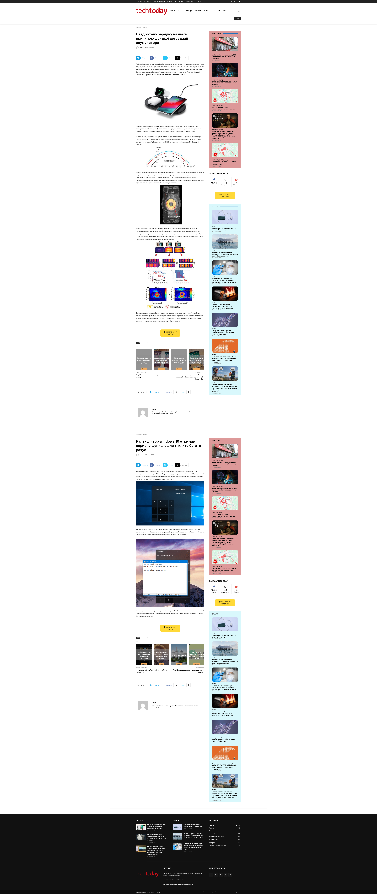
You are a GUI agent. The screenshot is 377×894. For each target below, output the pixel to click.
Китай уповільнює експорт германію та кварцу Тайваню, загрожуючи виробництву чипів (224, 280)
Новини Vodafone (217, 53)
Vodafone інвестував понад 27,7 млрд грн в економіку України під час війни (224, 56)
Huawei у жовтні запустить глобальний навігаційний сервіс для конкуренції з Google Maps (189, 377)
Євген (141, 47)
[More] (191, 58)
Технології (144, 342)
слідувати (225, 178)
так (214, 178)
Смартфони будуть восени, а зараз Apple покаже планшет (196, 360)
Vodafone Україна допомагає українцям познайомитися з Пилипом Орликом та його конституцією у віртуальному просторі (223, 135)
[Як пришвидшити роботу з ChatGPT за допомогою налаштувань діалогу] (141, 827)
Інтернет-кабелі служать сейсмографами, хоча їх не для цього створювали (223, 332)
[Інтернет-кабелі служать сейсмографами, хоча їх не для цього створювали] (225, 320)
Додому (138, 27)
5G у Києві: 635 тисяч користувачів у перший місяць (223, 108)
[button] (238, 10)
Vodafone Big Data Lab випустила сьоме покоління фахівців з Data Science (224, 82)
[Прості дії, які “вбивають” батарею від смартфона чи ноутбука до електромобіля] (225, 293)
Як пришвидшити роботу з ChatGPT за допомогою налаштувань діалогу (156, 826)
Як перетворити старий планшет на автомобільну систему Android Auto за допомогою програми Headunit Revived (156, 850)
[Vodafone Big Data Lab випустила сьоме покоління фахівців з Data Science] (225, 70)
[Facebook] (229, 1)
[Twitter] (234, 1)
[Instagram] (232, 1)
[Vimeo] (237, 1)
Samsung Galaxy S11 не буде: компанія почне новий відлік (161, 360)
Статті (214, 226)
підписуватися (236, 178)
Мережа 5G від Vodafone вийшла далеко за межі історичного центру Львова (224, 163)
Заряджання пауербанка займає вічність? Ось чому (224, 229)
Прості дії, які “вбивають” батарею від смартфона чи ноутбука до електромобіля (222, 306)
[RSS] (216, 874)
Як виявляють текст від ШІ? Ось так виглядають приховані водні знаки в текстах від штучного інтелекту (224, 359)
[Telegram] (221, 874)
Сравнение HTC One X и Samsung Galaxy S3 (144, 360)
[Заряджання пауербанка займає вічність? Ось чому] (225, 217)
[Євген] (137, 47)
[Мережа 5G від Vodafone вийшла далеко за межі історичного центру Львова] (225, 150)
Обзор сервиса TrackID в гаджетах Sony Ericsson (179, 360)
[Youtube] (240, 1)
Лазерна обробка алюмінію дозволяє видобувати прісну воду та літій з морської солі (225, 254)
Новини (144, 27)
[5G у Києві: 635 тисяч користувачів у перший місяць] (225, 96)
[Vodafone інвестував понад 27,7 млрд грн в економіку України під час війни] (225, 44)
